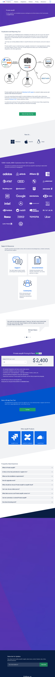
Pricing (36, 1)
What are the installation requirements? (13, 476)
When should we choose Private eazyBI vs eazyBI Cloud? (17, 484)
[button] (25, 337)
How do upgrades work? (8, 480)
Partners (31, 1)
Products (8, 1)
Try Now (27, 409)
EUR (40, 353)
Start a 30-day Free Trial (27, 114)
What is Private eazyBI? (8, 467)
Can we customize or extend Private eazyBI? (14, 497)
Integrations (23, 1)
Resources (43, 1)
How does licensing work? (9, 502)
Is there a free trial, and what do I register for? (14, 472)
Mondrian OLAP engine (28, 92)
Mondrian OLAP (13, 99)
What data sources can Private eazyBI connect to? (16, 493)
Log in (50, 1)
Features (16, 1)
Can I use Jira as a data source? (11, 489)
